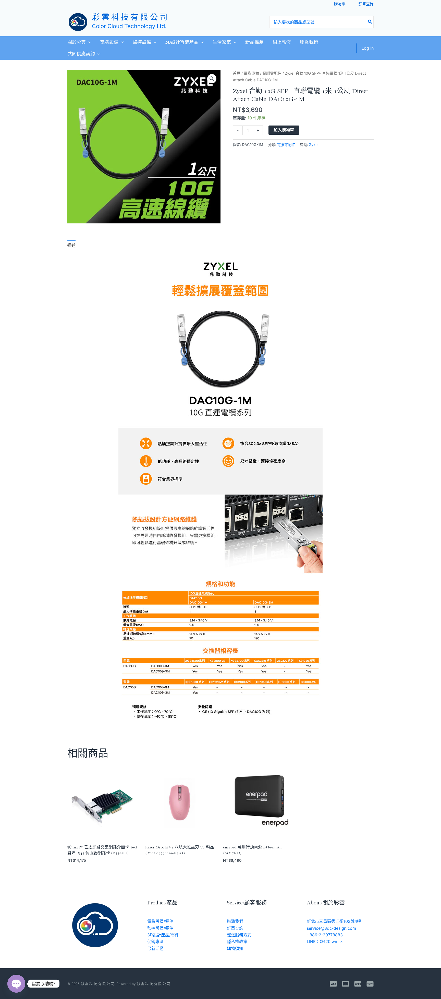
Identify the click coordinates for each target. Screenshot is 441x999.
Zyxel (313, 144)
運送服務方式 (239, 934)
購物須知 (235, 948)
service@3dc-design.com (331, 928)
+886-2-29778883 (325, 934)
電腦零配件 (271, 73)
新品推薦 (254, 42)
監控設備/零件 (160, 928)
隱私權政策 (237, 941)
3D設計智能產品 (181, 42)
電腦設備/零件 (160, 921)
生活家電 (222, 42)
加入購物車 (284, 130)
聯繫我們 (309, 42)
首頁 (236, 73)
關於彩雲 (76, 42)
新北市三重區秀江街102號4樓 (334, 921)
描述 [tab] (71, 245)
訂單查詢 (366, 3)
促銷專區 (155, 941)
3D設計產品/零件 (163, 934)
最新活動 (155, 948)
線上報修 (282, 42)
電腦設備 (109, 42)
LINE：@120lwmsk (325, 941)
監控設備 (142, 42)
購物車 (340, 3)
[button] (88, 42)
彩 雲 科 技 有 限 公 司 (129, 18)
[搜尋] (370, 22)
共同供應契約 (81, 54)
